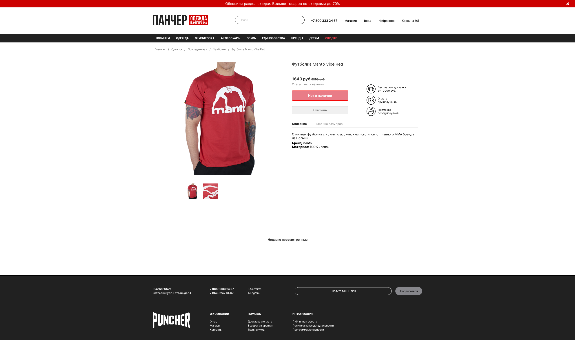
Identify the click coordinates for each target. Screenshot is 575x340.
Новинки (163, 38)
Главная (160, 49)
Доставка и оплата (260, 321)
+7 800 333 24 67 (324, 20)
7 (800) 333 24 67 (222, 289)
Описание (299, 124)
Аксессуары (230, 38)
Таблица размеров (329, 124)
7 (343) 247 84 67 (222, 293)
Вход (367, 20)
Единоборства (273, 38)
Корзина (408, 20)
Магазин (351, 20)
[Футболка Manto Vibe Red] (192, 191)
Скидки (331, 38)
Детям (314, 38)
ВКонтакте (254, 289)
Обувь (251, 38)
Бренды (297, 38)
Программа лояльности (308, 329)
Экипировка (205, 38)
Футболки (219, 49)
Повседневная (197, 49)
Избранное (386, 20)
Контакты (216, 329)
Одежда (182, 38)
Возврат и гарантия (260, 325)
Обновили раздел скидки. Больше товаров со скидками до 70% (282, 3)
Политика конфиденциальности (313, 325)
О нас (213, 321)
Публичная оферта (304, 321)
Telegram (253, 293)
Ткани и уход (256, 329)
